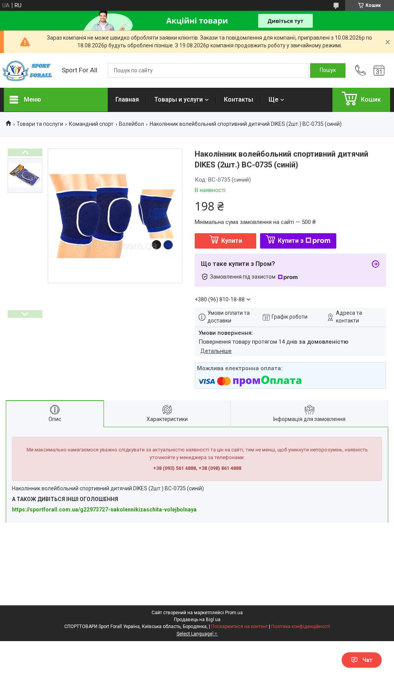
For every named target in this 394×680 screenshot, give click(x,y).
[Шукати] (328, 70)
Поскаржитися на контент (239, 626)
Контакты (238, 99)
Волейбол (131, 124)
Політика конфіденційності (300, 626)
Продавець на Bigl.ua (197, 619)
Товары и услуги (178, 99)
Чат (367, 660)
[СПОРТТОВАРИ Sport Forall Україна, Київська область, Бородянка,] (29, 70)
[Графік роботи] (379, 70)
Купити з (291, 240)
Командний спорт (91, 124)
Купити (231, 240)
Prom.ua (234, 612)
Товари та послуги (40, 124)
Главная (127, 99)
